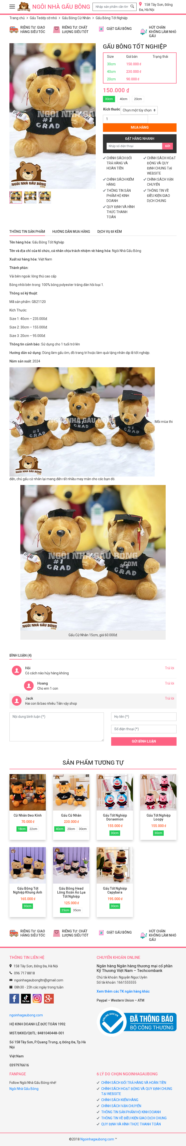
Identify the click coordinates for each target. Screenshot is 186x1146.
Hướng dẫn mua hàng (71, 232)
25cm (65, 910)
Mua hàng (140, 127)
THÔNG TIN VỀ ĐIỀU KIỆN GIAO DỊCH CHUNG (158, 196)
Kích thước (111, 109)
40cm (123, 99)
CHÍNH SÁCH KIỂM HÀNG (119, 1100)
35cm (77, 910)
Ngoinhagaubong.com (97, 1139)
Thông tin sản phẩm (27, 232)
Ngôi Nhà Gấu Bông (24, 1089)
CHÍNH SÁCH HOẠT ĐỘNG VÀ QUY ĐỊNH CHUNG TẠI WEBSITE (136, 1091)
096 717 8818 (24, 973)
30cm (109, 99)
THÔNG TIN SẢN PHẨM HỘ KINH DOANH (119, 196)
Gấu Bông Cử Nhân (76, 18)
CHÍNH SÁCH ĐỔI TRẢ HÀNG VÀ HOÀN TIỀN (119, 163)
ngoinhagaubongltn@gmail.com (38, 980)
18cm (22, 829)
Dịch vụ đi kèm (109, 232)
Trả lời (169, 668)
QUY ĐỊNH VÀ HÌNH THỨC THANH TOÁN (121, 212)
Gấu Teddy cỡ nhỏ (43, 18)
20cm (138, 99)
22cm (33, 829)
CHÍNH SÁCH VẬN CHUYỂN (121, 1106)
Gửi (167, 146)
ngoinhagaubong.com (26, 1015)
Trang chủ (17, 18)
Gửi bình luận (144, 741)
